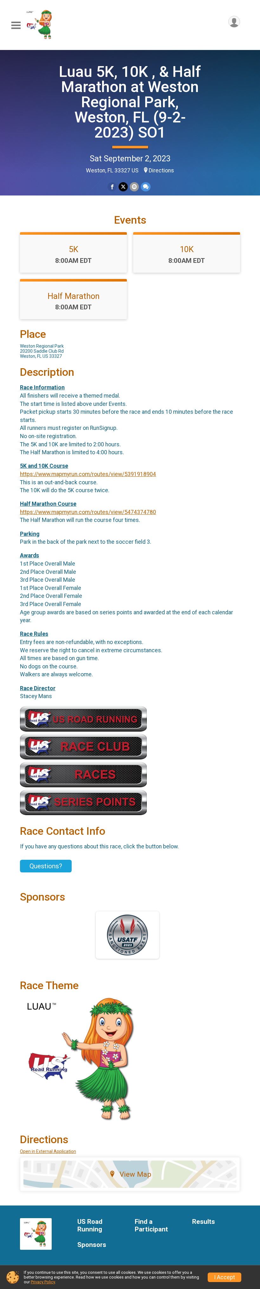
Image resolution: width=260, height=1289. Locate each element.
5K (73, 249)
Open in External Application (48, 1151)
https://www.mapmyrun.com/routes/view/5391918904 (88, 474)
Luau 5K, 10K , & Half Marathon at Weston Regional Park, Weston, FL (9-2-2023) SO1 (130, 102)
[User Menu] (234, 22)
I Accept (224, 1277)
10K (187, 249)
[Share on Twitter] (123, 186)
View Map (135, 1174)
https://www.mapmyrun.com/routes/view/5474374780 (88, 512)
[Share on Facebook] (112, 186)
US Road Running (89, 1225)
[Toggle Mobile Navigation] (16, 25)
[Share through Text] (146, 186)
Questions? (45, 866)
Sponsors (91, 1245)
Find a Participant (151, 1225)
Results (203, 1221)
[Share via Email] (134, 186)
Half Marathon (74, 296)
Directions (161, 170)
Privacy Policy (43, 1282)
